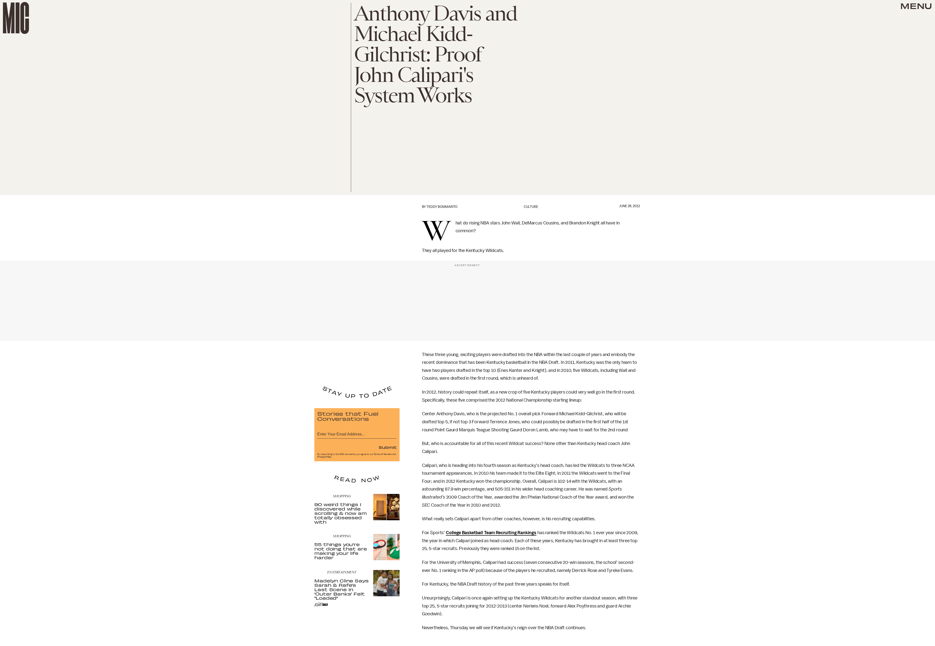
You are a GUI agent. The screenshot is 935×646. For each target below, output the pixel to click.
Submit (388, 447)
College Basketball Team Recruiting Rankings (491, 532)
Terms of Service (383, 454)
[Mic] (16, 18)
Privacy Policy (324, 457)
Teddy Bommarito (442, 207)
